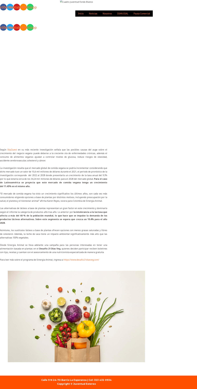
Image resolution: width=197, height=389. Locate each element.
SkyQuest (12, 149)
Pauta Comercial (142, 13)
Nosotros (107, 13)
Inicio (81, 13)
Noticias (93, 13)
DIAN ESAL (122, 13)
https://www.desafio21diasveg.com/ (81, 259)
